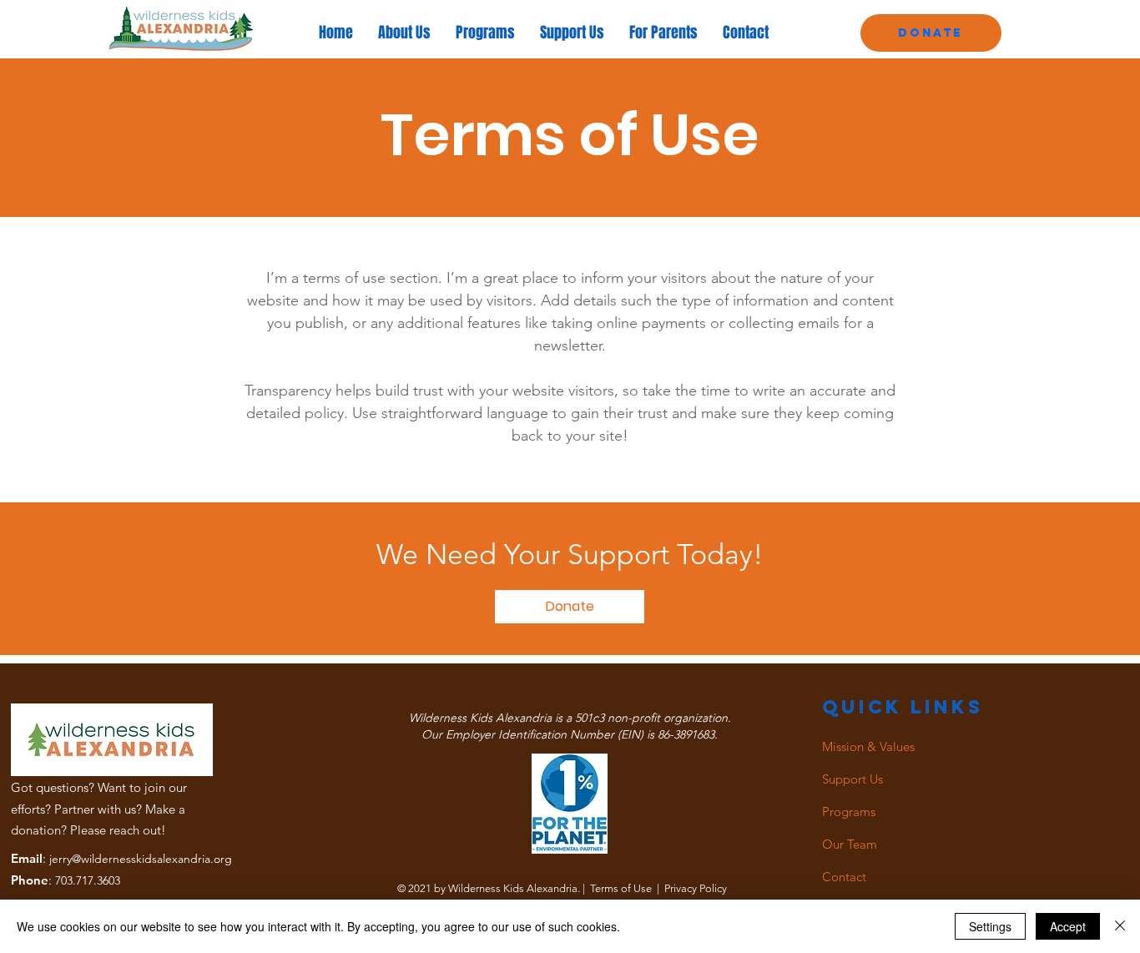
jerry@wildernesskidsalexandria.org (140, 858)
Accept (1068, 926)
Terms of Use (621, 888)
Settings (990, 926)
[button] (569, 606)
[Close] (1120, 926)
